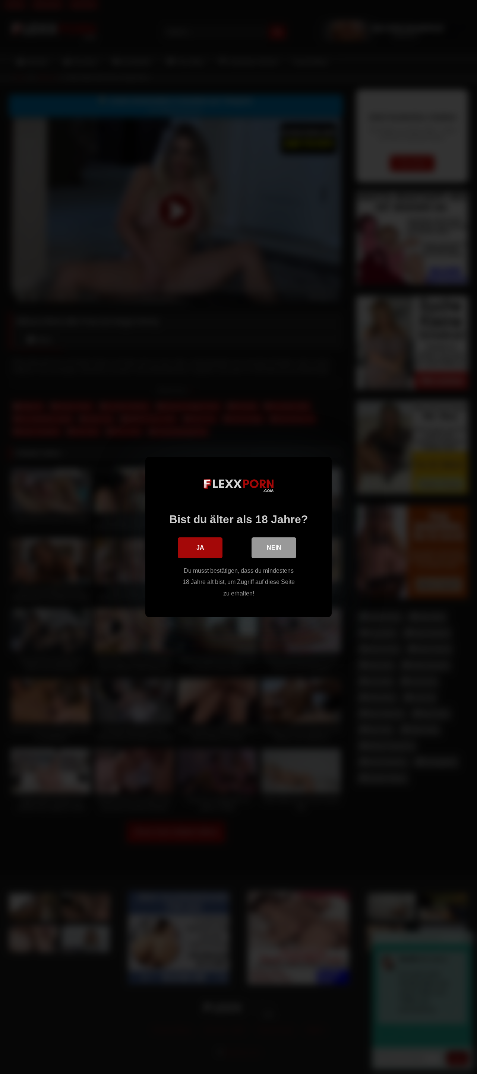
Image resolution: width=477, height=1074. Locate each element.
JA (200, 547)
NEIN (274, 547)
